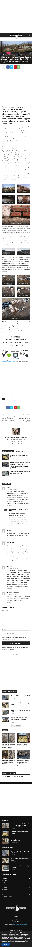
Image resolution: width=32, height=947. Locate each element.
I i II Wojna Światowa (15, 52)
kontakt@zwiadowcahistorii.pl (19, 924)
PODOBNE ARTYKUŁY (7, 451)
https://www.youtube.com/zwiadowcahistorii (16, 439)
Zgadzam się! (6, 944)
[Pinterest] (15, 67)
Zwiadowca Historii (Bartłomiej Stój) (12, 61)
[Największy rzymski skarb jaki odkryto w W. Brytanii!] (5, 712)
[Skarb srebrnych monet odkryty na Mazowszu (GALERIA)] (5, 473)
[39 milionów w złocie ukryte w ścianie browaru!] (5, 457)
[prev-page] (2, 479)
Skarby (3, 458)
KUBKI (10, 361)
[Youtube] (22, 444)
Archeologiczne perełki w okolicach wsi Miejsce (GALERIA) (8, 762)
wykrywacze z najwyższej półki (11, 358)
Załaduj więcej (15, 725)
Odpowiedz (9, 505)
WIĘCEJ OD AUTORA (20, 451)
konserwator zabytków (17, 399)
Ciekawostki (11, 39)
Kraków (25, 399)
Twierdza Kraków (11, 400)
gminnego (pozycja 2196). (9, 173)
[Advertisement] (16, 17)
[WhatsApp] (18, 67)
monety (13, 361)
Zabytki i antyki (18, 39)
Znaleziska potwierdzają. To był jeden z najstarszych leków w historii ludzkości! (9, 418)
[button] (2, 35)
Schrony (4, 400)
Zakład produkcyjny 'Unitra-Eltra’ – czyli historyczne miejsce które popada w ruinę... (19, 719)
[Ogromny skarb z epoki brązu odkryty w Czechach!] (5, 697)
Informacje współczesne (24, 52)
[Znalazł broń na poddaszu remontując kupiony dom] (5, 705)
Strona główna (4, 39)
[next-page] (5, 479)
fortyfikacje (8, 399)
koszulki (7, 361)
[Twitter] (11, 67)
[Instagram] (12, 444)
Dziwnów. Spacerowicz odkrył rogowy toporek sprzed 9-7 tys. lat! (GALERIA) (24, 419)
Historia (8, 52)
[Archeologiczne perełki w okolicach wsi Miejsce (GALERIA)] (8, 754)
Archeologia (4, 475)
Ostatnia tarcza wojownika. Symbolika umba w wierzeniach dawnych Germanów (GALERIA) (20, 825)
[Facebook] (8, 67)
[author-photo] (16, 435)
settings (17, 940)
